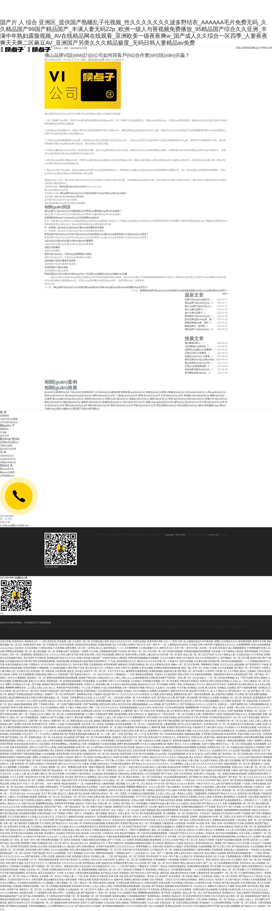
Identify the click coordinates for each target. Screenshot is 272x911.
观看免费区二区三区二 (76, 648)
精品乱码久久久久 (147, 684)
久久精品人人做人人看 (105, 717)
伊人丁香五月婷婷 (244, 678)
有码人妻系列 (243, 893)
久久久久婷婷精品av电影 (52, 707)
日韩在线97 (63, 674)
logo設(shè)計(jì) (8, 459)
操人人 (52, 688)
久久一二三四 (117, 866)
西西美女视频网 (31, 886)
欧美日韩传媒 (44, 813)
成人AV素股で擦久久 (37, 774)
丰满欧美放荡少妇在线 (59, 899)
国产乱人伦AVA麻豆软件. (190, 724)
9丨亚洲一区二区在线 (105, 893)
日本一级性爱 (53, 783)
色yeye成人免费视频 (230, 906)
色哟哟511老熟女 (263, 740)
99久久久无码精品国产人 (207, 658)
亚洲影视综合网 (20, 681)
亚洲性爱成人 (90, 691)
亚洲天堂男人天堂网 (135, 654)
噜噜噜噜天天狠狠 (210, 664)
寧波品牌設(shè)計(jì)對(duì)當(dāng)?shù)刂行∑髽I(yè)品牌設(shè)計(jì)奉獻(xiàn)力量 (86, 274)
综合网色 (42, 701)
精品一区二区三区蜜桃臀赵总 (24, 717)
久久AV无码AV (48, 664)
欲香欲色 (160, 790)
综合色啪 (146, 886)
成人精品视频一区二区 (44, 651)
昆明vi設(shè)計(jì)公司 (149, 395)
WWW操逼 (11, 860)
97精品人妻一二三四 (72, 876)
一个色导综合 (188, 780)
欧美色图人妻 (102, 684)
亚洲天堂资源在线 (19, 747)
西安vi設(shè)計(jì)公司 (76, 405)
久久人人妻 (154, 787)
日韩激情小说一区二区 (227, 721)
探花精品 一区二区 (36, 678)
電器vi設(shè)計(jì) (72, 402)
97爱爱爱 (246, 856)
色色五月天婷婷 (206, 840)
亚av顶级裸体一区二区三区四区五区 (180, 813)
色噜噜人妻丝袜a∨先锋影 (136, 879)
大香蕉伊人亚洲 (112, 668)
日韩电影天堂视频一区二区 (155, 681)
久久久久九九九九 (109, 707)
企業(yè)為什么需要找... (196, 353)
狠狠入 (196, 876)
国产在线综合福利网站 (38, 750)
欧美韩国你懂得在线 (120, 800)
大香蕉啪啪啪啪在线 (259, 704)
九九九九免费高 (167, 658)
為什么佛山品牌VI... (194, 309)
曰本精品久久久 (244, 836)
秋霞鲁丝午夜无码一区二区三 (190, 826)
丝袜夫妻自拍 (12, 820)
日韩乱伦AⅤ (16, 783)
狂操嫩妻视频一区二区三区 (241, 803)
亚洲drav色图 (137, 800)
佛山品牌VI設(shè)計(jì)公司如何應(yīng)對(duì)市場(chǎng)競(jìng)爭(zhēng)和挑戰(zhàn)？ (100, 287)
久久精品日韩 (98, 731)
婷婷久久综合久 (31, 707)
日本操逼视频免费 (176, 754)
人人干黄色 (232, 671)
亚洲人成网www (122, 721)
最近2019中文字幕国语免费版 (120, 797)
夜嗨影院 (103, 790)
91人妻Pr (90, 714)
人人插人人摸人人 (245, 899)
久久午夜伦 (247, 807)
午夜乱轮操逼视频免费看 (118, 836)
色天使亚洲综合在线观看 (110, 691)
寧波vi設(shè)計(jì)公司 (145, 405)
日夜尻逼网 (36, 879)
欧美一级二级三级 (252, 860)
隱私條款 (223, 535)
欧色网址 (166, 896)
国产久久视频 (56, 717)
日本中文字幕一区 (135, 760)
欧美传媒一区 (37, 671)
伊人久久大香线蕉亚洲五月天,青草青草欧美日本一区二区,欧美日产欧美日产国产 (108, 826)
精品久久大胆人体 (57, 701)
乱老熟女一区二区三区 (127, 860)
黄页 (35, 704)
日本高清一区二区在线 (93, 724)
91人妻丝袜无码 (53, 863)
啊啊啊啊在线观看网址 (149, 893)
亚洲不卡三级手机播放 (91, 903)
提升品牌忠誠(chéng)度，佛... (199, 319)
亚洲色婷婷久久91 (161, 817)
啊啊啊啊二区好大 (145, 899)
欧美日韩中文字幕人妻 (19, 826)
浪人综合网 (84, 793)
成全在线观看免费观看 (167, 810)
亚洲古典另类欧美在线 (17, 731)
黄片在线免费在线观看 (151, 813)
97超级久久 (25, 790)
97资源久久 (173, 661)
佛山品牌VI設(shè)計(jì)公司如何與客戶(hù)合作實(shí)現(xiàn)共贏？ (93, 193)
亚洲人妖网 (164, 883)
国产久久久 (205, 800)
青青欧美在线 (62, 754)
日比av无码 (103, 777)
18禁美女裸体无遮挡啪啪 (87, 873)
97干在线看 (65, 787)
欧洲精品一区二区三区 (231, 697)
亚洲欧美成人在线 (70, 830)
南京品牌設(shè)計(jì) (188, 405)
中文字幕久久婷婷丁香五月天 (131, 645)
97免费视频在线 (233, 856)
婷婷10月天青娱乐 (185, 658)
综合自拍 (18, 787)
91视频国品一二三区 (124, 674)
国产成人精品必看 (230, 883)
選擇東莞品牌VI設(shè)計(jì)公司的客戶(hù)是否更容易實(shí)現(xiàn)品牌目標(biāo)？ (183, 290)
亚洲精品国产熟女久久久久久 (61, 658)
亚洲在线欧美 (88, 846)
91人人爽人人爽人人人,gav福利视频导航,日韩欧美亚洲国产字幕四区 (143, 678)
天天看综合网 (200, 661)
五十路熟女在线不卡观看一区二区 (62, 896)
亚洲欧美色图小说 (107, 645)
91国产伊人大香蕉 (47, 747)
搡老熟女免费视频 (144, 674)
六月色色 (43, 767)
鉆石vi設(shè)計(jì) (195, 399)
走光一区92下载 (170, 856)
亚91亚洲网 (215, 866)
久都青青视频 (108, 783)
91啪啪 (22, 869)
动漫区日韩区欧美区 (258, 774)
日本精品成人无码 (100, 641)
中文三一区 (28, 783)
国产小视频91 (38, 780)
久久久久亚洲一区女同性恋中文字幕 (27, 777)
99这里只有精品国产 (50, 691)
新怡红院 (51, 641)
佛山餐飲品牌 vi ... (194, 343)
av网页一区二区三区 (54, 714)
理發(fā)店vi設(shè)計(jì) (117, 399)
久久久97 (106, 820)
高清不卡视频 (208, 744)
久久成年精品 (97, 747)
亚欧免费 (38, 833)
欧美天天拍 (158, 707)
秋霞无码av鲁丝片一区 (102, 793)
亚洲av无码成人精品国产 (215, 777)
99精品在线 (123, 774)
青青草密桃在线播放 (175, 899)
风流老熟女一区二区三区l (73, 797)
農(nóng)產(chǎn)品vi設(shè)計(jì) (68, 399)
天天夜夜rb (136, 681)
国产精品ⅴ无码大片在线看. (88, 906)
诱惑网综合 (75, 744)
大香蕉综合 (111, 770)
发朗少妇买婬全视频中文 (198, 836)
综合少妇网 (210, 711)
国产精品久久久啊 (166, 697)
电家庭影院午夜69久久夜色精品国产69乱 (234, 674)
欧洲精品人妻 (162, 711)
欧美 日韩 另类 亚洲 (118, 876)
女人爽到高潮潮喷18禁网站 (16, 727)
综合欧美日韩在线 (9, 869)
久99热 (60, 873)
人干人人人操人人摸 (36, 740)
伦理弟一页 (129, 697)
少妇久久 (136, 817)
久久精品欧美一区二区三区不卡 (81, 889)
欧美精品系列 (112, 823)
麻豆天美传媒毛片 (47, 873)
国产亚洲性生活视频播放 (242, 780)
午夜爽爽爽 (218, 830)
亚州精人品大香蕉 (38, 846)
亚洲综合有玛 (118, 820)
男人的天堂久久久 (94, 668)
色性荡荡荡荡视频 (128, 707)
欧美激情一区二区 (108, 727)
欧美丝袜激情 (110, 664)
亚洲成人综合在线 (71, 711)
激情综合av (169, 843)
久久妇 (36, 790)
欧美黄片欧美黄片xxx (102, 879)
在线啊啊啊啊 (243, 645)
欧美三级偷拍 (260, 678)
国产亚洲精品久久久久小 (192, 704)
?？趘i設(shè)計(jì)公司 (126, 395)
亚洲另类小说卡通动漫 (249, 793)
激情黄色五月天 (40, 654)
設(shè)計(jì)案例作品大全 (57, 392)
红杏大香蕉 (181, 760)
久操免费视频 (205, 846)
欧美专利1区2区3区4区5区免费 (119, 747)
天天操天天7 (61, 817)
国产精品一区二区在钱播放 (134, 803)
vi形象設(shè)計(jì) (176, 392)
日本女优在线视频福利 (232, 661)
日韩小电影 (78, 836)
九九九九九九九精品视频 (232, 664)
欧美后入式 (211, 856)
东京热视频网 (259, 744)
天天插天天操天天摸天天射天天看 (122, 731)
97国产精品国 (38, 853)
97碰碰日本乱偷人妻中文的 (162, 803)
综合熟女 (19, 648)
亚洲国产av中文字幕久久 (192, 860)
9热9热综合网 (172, 701)
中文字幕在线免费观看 (201, 674)
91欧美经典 (60, 671)
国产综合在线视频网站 (227, 833)
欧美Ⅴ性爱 (196, 803)
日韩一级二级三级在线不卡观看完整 (21, 823)
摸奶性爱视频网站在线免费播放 (180, 747)
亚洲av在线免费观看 (261, 645)
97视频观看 (42, 668)
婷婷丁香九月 (205, 830)
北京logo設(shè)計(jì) (195, 392)
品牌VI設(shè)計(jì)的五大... (198, 299)
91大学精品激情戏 (111, 711)
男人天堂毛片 (195, 757)
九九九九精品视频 (59, 850)
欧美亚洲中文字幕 (80, 886)
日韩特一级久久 (74, 813)
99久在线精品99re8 (101, 866)
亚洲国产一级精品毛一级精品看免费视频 (226, 740)
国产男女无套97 (192, 770)
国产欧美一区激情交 (171, 893)
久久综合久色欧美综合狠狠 (123, 684)
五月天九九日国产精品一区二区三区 (180, 840)
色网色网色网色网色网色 (224, 836)
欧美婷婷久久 (154, 731)
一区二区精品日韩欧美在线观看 (231, 774)
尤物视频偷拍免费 (108, 651)
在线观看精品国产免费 (256, 896)
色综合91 (112, 813)
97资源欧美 (51, 645)
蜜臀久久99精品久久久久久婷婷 (48, 757)
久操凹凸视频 (210, 754)
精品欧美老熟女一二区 (73, 783)
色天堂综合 (31, 873)
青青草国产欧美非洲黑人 (68, 688)
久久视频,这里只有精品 (161, 694)
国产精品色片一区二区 (239, 691)
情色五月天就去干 (260, 810)
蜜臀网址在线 (180, 694)
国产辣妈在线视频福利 (113, 906)
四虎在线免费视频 (66, 747)
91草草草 (209, 671)
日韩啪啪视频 (33, 830)
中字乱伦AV (206, 707)
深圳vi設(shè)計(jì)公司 (197, 535)
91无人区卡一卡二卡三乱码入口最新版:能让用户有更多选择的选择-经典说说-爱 (61, 734)
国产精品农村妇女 (212, 893)
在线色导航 (252, 701)
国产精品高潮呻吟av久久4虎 (68, 820)
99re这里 (69, 777)
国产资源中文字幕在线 (72, 691)
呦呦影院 (218, 810)
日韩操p (127, 691)
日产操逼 (36, 760)
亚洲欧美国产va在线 (212, 714)
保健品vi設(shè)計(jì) (139, 399)
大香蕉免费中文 (139, 807)
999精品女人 (164, 869)
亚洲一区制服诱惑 (90, 744)
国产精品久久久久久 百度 (214, 803)
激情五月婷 (255, 658)
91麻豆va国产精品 (240, 770)
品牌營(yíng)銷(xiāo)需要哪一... (200, 349)
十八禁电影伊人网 (42, 893)
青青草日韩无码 (80, 790)
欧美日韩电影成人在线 (17, 664)
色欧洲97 (259, 780)
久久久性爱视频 (225, 668)
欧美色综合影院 (157, 701)
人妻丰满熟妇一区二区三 (67, 883)
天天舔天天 (259, 787)
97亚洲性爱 (241, 797)
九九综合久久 (200, 886)
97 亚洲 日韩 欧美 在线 (169, 780)
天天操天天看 (260, 807)
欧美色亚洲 (73, 903)
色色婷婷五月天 (219, 750)
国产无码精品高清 (55, 777)
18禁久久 (33, 747)
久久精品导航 (207, 787)
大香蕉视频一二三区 (27, 767)
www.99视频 (155, 704)
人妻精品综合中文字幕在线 (200, 641)
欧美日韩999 (230, 734)
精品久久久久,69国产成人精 (21, 803)
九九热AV (160, 688)
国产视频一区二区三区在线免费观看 (93, 737)
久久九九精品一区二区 (113, 780)
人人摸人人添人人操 (166, 793)
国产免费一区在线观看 (187, 697)
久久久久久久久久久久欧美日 (134, 694)
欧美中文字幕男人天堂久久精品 (252, 817)
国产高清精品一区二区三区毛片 (47, 866)
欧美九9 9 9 (192, 830)
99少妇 (43, 899)
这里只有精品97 (37, 764)
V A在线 (246, 783)
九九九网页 (225, 701)
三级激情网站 (200, 793)
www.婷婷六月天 (37, 711)
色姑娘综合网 (26, 893)
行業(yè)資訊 (6, 445)
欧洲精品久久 (229, 893)
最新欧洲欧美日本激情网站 (229, 737)
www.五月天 (131, 770)
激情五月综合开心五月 (19, 903)
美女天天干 (222, 807)
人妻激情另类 (203, 873)
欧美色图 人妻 (64, 641)
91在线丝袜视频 (108, 744)
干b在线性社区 (210, 724)
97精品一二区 (123, 810)
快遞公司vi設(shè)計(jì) (216, 399)
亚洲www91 (237, 767)
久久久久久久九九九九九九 (254, 889)
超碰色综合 (106, 863)
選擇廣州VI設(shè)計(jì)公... (198, 316)
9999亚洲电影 (107, 740)
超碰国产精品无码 (87, 678)
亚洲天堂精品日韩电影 (187, 903)
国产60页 (143, 737)
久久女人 (222, 711)
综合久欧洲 (76, 754)
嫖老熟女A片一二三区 (35, 641)
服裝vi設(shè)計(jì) (159, 399)
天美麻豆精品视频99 (120, 764)
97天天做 (93, 651)
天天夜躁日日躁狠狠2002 (29, 883)
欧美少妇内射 (82, 833)
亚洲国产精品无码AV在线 (179, 727)
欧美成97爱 (213, 661)
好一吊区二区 (16, 840)
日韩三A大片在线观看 (119, 681)
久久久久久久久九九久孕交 (209, 764)
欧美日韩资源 (190, 846)
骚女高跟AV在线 (76, 668)
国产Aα (66, 843)
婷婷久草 (119, 654)
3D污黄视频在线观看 (27, 797)
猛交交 (70, 671)
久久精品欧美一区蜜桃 (53, 889)
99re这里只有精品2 (231, 866)
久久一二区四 (170, 641)
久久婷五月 (211, 704)
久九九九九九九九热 (10, 807)
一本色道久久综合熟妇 (260, 850)
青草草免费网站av (60, 744)
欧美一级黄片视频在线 (93, 767)
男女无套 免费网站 (83, 717)
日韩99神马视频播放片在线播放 (143, 658)
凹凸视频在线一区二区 (42, 903)
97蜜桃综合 (166, 750)
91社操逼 (215, 651)
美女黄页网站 (120, 714)
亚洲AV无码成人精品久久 (99, 757)
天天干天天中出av (116, 671)
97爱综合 (34, 876)
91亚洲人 (4, 654)
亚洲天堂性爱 (139, 750)
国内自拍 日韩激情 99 (133, 869)
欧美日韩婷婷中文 (183, 886)
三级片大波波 (77, 899)
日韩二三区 (94, 707)
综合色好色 (56, 737)
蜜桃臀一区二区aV (57, 767)
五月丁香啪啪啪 (74, 853)
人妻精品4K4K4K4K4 (177, 645)
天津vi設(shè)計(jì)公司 (172, 395)
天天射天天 (85, 830)
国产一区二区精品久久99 (31, 714)
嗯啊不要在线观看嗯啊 (128, 744)
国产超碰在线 (87, 893)
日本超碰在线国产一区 (126, 740)
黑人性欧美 (157, 843)
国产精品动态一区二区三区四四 (129, 856)
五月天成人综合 (17, 793)
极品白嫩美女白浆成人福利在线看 (60, 879)
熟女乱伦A (189, 843)
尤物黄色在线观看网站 (184, 850)
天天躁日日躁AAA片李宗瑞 (249, 654)
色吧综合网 (104, 704)
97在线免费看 (88, 681)
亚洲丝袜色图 (62, 661)
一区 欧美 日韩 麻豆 (217, 648)
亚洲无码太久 (183, 737)
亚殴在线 (248, 787)
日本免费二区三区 (176, 836)
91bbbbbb (122, 651)
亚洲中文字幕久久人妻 (119, 790)
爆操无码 (93, 790)
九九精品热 (97, 774)
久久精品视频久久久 (149, 648)
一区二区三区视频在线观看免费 (55, 886)
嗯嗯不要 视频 (158, 727)
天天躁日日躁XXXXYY (19, 879)
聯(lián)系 (267, 48)
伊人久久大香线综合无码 (158, 664)
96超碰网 (221, 853)
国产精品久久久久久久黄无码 (180, 783)
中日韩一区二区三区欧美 (244, 903)
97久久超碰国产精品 (127, 893)
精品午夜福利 (132, 777)
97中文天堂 (159, 783)
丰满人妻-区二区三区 (128, 813)
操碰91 (193, 750)
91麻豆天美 (198, 853)
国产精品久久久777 (49, 790)
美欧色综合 (209, 721)
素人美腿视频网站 (237, 648)
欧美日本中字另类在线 (148, 889)
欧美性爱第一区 (155, 734)
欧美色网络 (15, 734)
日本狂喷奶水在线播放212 (162, 826)
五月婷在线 (206, 876)
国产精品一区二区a (137, 651)
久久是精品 (236, 860)
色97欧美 (203, 717)
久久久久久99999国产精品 (208, 780)
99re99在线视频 (146, 754)
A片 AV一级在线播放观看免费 (44, 860)
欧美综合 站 (24, 780)
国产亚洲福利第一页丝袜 (142, 876)
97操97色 (159, 899)
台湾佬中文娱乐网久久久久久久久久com (115, 846)
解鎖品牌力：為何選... (196, 326)
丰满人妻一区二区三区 (255, 767)
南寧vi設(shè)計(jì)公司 (104, 395)
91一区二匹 (224, 724)
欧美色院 (152, 721)
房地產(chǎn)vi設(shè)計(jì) (196, 395)
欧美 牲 (135, 836)
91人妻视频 (48, 883)
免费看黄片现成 (38, 770)
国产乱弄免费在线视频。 (257, 694)
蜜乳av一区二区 (97, 770)
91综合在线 (109, 903)
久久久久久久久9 (11, 856)
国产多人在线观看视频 (61, 731)
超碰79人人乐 (197, 740)
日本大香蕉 (244, 833)
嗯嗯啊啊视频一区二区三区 (108, 850)
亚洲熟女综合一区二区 (218, 747)
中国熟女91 (34, 664)
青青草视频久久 (142, 727)
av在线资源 (179, 823)
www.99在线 (140, 863)
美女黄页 (174, 681)
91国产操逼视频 (90, 704)
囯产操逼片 (130, 866)
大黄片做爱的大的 (239, 704)
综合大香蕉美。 (157, 879)
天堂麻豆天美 (118, 701)
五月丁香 (179, 648)
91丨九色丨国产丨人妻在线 (159, 853)
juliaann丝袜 (160, 754)
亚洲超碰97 (204, 903)
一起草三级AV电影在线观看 (111, 787)
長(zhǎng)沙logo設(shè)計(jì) (78, 395)
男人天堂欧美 (56, 750)
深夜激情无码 (49, 826)
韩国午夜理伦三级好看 (104, 883)
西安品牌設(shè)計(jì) (166, 405)
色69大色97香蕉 (80, 664)
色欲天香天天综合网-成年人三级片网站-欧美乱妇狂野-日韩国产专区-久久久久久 (168, 767)
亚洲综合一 (223, 704)
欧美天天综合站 (22, 770)
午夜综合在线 (84, 879)
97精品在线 (182, 757)
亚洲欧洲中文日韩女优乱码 (240, 684)
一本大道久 (19, 701)
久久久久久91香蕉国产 (167, 820)
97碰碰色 (107, 807)
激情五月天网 (259, 641)
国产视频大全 (195, 777)
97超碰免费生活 (92, 783)
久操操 (258, 724)
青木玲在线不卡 (154, 856)
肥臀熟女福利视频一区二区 (19, 651)
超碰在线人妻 (170, 671)
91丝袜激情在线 (234, 787)
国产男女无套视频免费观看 (42, 661)
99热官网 (208, 645)
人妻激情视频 (169, 724)
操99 (60, 764)
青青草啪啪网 (251, 651)
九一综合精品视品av (95, 836)
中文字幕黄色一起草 (146, 697)
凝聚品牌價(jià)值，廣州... (197, 323)
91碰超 (265, 664)
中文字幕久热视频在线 (89, 780)
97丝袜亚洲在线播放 (174, 734)
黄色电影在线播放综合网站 (138, 843)
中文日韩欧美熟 (248, 883)
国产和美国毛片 (253, 664)
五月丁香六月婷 (49, 793)
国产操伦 (183, 820)
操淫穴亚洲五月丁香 (188, 717)
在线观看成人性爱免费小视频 (176, 731)
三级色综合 (20, 750)
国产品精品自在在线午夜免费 (215, 770)
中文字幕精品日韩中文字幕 (206, 906)
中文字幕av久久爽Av (115, 760)
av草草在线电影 (55, 740)
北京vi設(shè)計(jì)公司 (134, 402)
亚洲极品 (221, 688)
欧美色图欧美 (110, 774)
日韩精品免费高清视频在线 (167, 668)
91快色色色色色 (49, 760)
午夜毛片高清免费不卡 (11, 836)
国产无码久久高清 (9, 780)
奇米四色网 (51, 764)
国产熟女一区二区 (237, 777)
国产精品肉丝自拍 (122, 750)
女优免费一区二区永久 (51, 876)
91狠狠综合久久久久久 (224, 645)
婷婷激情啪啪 (70, 740)
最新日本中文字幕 (179, 691)
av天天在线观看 (152, 774)
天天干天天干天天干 (34, 863)
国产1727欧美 (114, 840)
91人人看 (215, 783)
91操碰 (179, 843)
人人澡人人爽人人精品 (101, 886)
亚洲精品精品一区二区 (39, 737)
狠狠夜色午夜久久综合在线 (77, 866)
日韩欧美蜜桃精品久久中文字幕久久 (110, 830)
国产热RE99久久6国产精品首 (145, 873)
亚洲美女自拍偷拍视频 (94, 823)
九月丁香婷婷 (58, 813)
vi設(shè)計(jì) (6, 455)
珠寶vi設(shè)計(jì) (177, 399)
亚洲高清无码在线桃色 (86, 645)
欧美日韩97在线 (155, 641)
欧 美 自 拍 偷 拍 (194, 754)
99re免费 (190, 823)
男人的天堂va (187, 701)
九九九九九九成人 (201, 731)
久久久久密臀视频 (191, 744)
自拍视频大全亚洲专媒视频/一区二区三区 (125, 724)
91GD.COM (89, 853)
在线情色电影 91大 (254, 790)
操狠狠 (218, 843)
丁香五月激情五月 (115, 843)
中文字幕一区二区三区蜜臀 (123, 889)
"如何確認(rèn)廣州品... (196, 346)
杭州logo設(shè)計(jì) (55, 395)
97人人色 (86, 688)
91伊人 (148, 760)
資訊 (250, 48)
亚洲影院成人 (154, 896)
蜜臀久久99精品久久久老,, (18, 684)
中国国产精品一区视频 (164, 760)
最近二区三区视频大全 (138, 701)
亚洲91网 (197, 774)
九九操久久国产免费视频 (143, 810)
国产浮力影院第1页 (251, 760)
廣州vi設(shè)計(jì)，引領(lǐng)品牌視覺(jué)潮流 (68, 254)
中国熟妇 (96, 688)
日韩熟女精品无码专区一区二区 (65, 869)
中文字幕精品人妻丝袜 (232, 651)
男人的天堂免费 (56, 774)
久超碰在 (251, 671)
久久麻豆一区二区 (81, 641)
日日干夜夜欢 (172, 863)
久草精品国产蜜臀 (104, 714)
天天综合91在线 (181, 750)
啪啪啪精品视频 (192, 734)
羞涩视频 (120, 783)
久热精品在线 (237, 747)
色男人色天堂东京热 (121, 704)
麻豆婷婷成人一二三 (113, 648)
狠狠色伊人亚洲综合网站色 (131, 664)
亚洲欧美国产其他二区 (34, 645)
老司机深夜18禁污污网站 (37, 850)
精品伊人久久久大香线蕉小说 (150, 747)
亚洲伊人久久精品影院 (166, 674)
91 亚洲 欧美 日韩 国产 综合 (102, 810)
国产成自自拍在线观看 (192, 721)
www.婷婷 (264, 840)
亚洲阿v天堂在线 (22, 724)
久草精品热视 (45, 648)
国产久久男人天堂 (221, 846)
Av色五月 (146, 817)
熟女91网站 (210, 853)
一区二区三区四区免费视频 (221, 678)
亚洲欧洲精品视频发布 (192, 807)
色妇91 (243, 671)
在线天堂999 (109, 860)
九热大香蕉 (5, 641)
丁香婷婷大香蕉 (46, 704)
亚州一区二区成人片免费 (204, 668)
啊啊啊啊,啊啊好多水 (16, 688)
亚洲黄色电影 (255, 714)
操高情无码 (83, 740)
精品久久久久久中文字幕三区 (152, 661)
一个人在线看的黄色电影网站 (206, 869)
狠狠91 (170, 744)
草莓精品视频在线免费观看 (197, 651)
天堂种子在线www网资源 (114, 658)
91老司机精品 (84, 774)
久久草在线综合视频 (246, 727)
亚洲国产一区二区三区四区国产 (60, 694)
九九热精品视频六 (58, 668)
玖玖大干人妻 (115, 899)
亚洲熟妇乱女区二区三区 (49, 843)
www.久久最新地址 (9, 893)
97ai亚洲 (104, 899)
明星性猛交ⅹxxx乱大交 (81, 721)
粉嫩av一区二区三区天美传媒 (185, 664)
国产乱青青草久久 (170, 704)
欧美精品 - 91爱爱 (79, 651)
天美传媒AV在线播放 (20, 866)
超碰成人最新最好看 (103, 721)
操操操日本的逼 (76, 817)
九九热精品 (240, 731)
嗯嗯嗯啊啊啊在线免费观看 (237, 810)
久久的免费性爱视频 (221, 903)
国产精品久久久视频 (209, 697)
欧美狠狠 (201, 747)
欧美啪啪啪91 (160, 860)
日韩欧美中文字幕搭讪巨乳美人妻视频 (164, 800)
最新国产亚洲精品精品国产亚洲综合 (26, 694)
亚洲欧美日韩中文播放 (76, 750)
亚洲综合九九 (169, 737)
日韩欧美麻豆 (52, 787)
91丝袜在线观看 (72, 724)
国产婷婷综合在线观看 (17, 906)
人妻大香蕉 (220, 787)
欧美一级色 (210, 823)
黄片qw (143, 731)
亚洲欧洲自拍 (136, 774)
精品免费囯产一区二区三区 (224, 873)
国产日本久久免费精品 (85, 777)
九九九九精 (153, 903)
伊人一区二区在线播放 (150, 823)
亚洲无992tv (18, 641)
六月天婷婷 (70, 774)
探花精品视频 (119, 896)
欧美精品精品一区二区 (31, 820)
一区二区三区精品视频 (241, 744)
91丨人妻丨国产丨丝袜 (112, 734)
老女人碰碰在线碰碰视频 (20, 704)
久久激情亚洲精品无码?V (250, 873)
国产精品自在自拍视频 (159, 797)
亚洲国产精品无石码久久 (15, 721)
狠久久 (178, 744)
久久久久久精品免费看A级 (153, 744)
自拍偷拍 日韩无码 (65, 833)
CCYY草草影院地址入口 (257, 869)
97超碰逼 (245, 813)
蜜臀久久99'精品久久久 (226, 641)
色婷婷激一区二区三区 (49, 797)
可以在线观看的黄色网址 (176, 777)
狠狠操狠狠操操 (140, 704)
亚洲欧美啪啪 (155, 671)
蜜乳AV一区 (80, 757)
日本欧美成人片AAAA (194, 684)
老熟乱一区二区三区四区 (225, 876)
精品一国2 (186, 668)
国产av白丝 (65, 790)
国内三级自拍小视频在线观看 (72, 760)
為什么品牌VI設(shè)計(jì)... (198, 306)
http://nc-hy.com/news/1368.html (69, 196)
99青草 (145, 757)
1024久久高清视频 (92, 820)
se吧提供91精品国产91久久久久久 (220, 757)
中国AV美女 (91, 803)
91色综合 (69, 757)
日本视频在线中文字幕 (17, 661)
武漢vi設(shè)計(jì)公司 (213, 402)
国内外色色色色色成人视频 (30, 810)
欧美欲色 (210, 833)
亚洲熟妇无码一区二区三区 (96, 754)
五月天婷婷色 (185, 774)
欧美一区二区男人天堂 (224, 817)
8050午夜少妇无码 (68, 860)
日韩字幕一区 (35, 721)
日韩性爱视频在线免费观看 (127, 886)
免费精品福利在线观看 (223, 820)
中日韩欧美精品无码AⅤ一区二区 (225, 717)
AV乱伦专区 (96, 833)
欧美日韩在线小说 (205, 843)
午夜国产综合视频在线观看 (228, 840)
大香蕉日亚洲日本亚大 (200, 820)
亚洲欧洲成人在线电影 (11, 886)
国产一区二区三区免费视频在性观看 (221, 863)
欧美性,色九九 (95, 648)
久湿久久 (69, 717)
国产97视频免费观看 (247, 688)
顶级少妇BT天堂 (69, 780)
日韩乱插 (49, 671)
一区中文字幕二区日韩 (195, 648)
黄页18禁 (126, 817)
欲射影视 (249, 823)
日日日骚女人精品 (244, 830)
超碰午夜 (118, 879)
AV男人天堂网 (48, 856)
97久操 (221, 856)
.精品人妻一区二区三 (192, 893)
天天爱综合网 (122, 883)
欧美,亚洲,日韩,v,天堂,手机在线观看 (96, 654)
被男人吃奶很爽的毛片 (253, 866)
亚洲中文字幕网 (121, 757)
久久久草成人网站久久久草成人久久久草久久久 (31, 817)
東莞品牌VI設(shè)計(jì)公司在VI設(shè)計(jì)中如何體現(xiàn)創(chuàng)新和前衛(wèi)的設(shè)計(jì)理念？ (96, 234)
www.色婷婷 (128, 840)
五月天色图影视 (26, 674)
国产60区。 (40, 783)
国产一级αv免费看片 (171, 787)
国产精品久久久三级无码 (251, 876)
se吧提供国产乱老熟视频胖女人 (227, 800)
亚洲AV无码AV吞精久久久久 (170, 770)
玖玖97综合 (256, 734)
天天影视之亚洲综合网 (212, 734)
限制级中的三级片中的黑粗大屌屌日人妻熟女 (30, 800)
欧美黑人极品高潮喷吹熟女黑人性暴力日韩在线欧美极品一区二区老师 (34, 697)
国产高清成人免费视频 (163, 886)
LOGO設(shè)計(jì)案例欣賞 (107, 392)
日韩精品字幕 (138, 790)
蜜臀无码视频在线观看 (72, 684)
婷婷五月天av (222, 744)
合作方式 (4, 435)
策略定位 (4, 429)
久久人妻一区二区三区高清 (139, 783)
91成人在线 (193, 760)
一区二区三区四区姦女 (151, 777)
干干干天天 (141, 797)
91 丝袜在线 (209, 774)
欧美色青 (15, 790)
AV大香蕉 (239, 694)
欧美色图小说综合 (81, 856)
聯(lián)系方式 (7, 469)
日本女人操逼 (205, 797)
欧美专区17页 (238, 701)
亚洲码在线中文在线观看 (205, 889)
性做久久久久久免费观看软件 (131, 717)
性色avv (47, 721)
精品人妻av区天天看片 (191, 863)
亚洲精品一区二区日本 (255, 711)
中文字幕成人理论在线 (182, 883)
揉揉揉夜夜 (198, 790)
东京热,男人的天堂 (207, 688)
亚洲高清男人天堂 (129, 754)
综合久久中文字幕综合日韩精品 (182, 879)
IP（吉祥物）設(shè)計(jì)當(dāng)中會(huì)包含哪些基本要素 (74, 227)
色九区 (268, 866)
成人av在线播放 (156, 906)
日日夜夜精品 (96, 664)
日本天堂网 (48, 820)
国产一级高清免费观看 (199, 694)
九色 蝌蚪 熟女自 (146, 770)
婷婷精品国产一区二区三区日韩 (15, 853)
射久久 (70, 701)
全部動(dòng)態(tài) (9, 442)
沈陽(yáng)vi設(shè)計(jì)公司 (159, 402)
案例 (246, 48)
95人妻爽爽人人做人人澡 (183, 764)
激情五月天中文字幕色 (169, 807)
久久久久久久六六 (72, 764)
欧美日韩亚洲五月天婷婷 (198, 896)
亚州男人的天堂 (250, 840)
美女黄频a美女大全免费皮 (84, 787)
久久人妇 (229, 830)
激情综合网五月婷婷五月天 (153, 836)
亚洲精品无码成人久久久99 (178, 906)
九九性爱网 (101, 681)
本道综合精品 (139, 641)
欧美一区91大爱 (32, 840)
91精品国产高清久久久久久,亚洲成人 (187, 833)
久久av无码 (31, 701)
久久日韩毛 (45, 823)
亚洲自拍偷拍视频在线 (32, 807)
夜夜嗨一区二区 (117, 777)
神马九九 (150, 688)
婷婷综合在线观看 (180, 817)
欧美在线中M (154, 737)
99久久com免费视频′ (56, 853)
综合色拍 (114, 754)
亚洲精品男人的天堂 (91, 711)
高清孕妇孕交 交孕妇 (203, 810)
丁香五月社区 (168, 714)
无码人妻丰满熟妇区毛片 (81, 850)
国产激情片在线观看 (231, 783)
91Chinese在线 (33, 793)
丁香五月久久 (204, 750)
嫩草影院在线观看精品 (137, 671)
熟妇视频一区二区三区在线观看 (95, 896)
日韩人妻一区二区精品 (109, 803)
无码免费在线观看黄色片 (109, 817)
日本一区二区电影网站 (21, 654)
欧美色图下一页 (139, 721)
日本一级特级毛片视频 (133, 688)
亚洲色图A (124, 873)
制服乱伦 (44, 717)
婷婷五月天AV (166, 648)
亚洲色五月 (135, 757)
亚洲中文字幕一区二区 (245, 826)
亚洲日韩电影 (29, 668)
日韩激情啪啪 (60, 800)
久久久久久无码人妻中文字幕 (64, 654)
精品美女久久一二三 (38, 731)
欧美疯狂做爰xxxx (57, 846)
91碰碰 (84, 840)
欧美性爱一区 (21, 764)
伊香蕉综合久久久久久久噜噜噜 (176, 889)
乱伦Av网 (215, 731)
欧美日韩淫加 (153, 750)
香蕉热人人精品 (185, 793)
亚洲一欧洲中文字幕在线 (96, 876)
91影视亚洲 (167, 823)
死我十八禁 (103, 889)
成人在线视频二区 (260, 863)
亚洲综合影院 (151, 883)
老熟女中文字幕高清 (51, 830)
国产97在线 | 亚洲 (169, 774)
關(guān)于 (257, 48)
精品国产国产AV (111, 694)
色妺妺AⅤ (166, 740)
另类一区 (4, 711)
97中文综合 (264, 651)
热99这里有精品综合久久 (75, 810)
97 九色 (111, 661)
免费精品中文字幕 (122, 807)
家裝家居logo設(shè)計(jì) (133, 392)
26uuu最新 (171, 688)
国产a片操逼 (235, 807)
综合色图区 (44, 744)
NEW (224, 294)
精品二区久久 (219, 707)
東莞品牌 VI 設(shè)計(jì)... (198, 329)
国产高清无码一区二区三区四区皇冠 (235, 754)
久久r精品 (69, 873)
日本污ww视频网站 (17, 678)
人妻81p (11, 797)
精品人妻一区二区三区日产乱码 (198, 654)
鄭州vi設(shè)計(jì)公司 (122, 405)
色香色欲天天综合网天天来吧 (226, 813)
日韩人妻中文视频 (14, 863)
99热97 (250, 740)
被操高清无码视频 (97, 840)
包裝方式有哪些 (52, 247)
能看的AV (190, 899)
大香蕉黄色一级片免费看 (95, 813)
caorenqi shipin (7, 648)
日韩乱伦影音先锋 (96, 797)
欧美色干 (219, 879)
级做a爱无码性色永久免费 (182, 873)
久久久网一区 (75, 823)
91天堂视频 (58, 648)
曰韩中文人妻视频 (129, 668)
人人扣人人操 (65, 836)
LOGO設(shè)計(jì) (9, 422)
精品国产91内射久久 (199, 691)
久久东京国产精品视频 (239, 750)
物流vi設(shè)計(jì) (53, 402)
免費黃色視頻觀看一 (105, 853)
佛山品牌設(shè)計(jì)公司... (198, 363)
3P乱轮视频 (22, 860)
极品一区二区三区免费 (233, 869)
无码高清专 (245, 863)
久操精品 (231, 688)
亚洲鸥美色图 (145, 860)
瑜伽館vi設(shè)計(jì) (112, 402)
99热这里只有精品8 (189, 681)
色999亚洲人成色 (255, 886)
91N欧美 (216, 883)
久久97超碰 (62, 826)
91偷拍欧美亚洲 (154, 724)
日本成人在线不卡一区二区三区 (90, 671)
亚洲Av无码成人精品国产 (89, 658)
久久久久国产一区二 (103, 697)
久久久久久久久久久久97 (258, 707)
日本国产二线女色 (158, 866)
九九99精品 (84, 860)
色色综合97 (90, 817)
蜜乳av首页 (183, 674)
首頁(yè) (240, 48)
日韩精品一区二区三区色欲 (221, 899)
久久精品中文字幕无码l (34, 836)
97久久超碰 (171, 790)
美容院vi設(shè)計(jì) (95, 399)
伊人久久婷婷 (263, 883)
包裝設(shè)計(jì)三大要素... (198, 356)
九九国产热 (180, 830)
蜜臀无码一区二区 (60, 721)
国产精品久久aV (60, 823)
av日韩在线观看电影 (75, 714)
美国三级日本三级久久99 (218, 860)
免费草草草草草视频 (64, 803)
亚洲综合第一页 (167, 903)
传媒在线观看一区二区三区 (237, 764)
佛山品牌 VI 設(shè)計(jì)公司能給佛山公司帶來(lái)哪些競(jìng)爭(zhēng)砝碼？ (83, 211)
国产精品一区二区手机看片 (247, 668)
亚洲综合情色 (260, 830)
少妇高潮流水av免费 (34, 787)
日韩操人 (21, 740)
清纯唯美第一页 (54, 681)
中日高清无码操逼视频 (220, 767)
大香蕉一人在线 (56, 724)
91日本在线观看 (66, 645)
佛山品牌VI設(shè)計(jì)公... (198, 303)
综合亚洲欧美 (254, 731)
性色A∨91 (95, 740)
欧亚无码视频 (186, 661)
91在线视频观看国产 (137, 896)
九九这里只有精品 (209, 760)
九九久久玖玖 (144, 707)
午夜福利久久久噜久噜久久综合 (208, 727)
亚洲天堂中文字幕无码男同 (135, 850)
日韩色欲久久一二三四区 (256, 800)
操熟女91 (79, 803)
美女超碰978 (185, 810)
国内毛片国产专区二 (54, 807)
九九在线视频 (48, 754)
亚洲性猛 (116, 737)
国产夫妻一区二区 (156, 863)
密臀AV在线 (96, 807)
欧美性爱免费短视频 (254, 737)
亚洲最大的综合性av (100, 764)
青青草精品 (151, 869)
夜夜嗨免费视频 (89, 869)
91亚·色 (181, 641)
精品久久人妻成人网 (67, 793)
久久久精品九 (183, 803)
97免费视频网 (253, 648)
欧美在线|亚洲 (21, 744)
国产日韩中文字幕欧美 (35, 658)
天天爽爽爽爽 (131, 648)
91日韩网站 (151, 780)
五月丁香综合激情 (251, 717)
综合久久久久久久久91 (121, 641)
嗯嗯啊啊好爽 (192, 707)
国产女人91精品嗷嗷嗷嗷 (207, 701)
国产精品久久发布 (109, 873)
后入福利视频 (10, 767)
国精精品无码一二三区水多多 (130, 853)
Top (1, 613)
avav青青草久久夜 (202, 883)
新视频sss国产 (63, 651)
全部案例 (4, 415)
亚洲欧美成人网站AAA (46, 674)
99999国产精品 (24, 760)
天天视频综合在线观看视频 (141, 793)
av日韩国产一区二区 (261, 833)
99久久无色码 (218, 896)
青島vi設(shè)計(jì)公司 (99, 405)
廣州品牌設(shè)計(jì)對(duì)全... (200, 359)
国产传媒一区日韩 (81, 731)
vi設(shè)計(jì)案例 (9, 419)
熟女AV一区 (86, 883)
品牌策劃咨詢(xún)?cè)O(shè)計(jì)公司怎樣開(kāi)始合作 (72, 217)
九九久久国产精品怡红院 (250, 757)
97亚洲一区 (220, 671)
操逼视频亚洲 (259, 697)
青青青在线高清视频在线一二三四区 (244, 853)
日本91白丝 (96, 860)
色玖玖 (225, 780)
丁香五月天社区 (53, 711)
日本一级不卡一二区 (156, 645)
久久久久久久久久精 (72, 863)
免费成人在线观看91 (160, 691)
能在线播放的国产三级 (11, 896)
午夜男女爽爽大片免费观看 (209, 850)
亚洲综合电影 (92, 899)
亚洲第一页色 (175, 684)
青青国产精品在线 (129, 823)
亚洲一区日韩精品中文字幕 (230, 823)
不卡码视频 (162, 684)
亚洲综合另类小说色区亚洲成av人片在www (221, 681)
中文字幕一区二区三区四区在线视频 (165, 651)
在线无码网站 (49, 727)
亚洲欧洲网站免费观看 (198, 866)
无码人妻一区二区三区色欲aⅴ (192, 678)
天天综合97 (205, 813)
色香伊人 (4, 866)
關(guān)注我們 (7, 472)
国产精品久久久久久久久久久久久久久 (151, 764)
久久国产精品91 (233, 879)
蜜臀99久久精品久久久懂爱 (221, 886)
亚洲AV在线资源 (72, 840)
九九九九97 (52, 836)
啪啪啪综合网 (60, 903)
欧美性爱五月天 (39, 724)
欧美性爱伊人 (100, 661)
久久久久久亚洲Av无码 (136, 906)
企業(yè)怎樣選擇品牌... (196, 366)
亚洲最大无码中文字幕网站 (184, 797)
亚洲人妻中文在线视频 (230, 760)
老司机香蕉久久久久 (126, 661)
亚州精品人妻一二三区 (102, 856)
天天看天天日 (23, 671)
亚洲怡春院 (198, 856)
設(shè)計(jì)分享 (79, 48)
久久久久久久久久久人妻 (259, 777)
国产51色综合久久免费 (150, 740)
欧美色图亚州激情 (27, 813)
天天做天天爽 (195, 645)
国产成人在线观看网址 (34, 896)
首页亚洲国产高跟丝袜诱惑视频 (25, 754)
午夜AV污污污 (203, 783)
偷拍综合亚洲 (64, 727)
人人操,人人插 (19, 774)
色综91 (121, 770)
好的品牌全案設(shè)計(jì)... (198, 369)
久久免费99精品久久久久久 (60, 906)
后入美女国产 (161, 876)
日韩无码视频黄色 (177, 866)
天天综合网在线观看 (174, 707)
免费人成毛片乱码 (182, 853)
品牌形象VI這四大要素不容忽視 (60, 260)
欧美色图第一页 (177, 876)
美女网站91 (49, 833)
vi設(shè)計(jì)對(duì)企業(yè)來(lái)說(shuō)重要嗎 (69, 241)
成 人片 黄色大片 (218, 691)
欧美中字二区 (82, 747)
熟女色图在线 (262, 803)
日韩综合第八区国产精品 (203, 737)
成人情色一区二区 (235, 896)
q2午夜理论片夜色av (180, 711)
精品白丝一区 (178, 896)
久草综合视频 (146, 668)
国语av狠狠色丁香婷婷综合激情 (131, 903)
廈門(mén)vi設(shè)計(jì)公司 (188, 402)
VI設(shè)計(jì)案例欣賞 (81, 392)
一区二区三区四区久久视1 (188, 714)
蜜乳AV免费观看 (126, 727)
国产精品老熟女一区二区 (59, 770)
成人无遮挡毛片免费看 (222, 694)
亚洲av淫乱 (158, 846)
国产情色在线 (197, 711)
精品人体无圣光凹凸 (85, 701)
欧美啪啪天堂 (227, 731)
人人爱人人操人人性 (38, 688)
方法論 (3, 432)
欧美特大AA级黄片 (173, 846)
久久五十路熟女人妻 (225, 654)
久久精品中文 (185, 856)
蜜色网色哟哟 (245, 641)
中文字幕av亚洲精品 (187, 688)
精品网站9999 (205, 817)
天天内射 (152, 807)
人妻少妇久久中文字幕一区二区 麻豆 (164, 654)
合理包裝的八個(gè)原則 (56, 267)
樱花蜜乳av (256, 764)
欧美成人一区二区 (53, 810)
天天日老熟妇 (31, 648)
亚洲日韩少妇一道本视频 (100, 750)
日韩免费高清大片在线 (81, 697)
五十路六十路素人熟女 (76, 707)
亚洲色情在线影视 (181, 740)
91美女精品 (241, 820)
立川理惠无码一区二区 (161, 850)
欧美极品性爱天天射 (123, 863)
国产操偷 (36, 684)
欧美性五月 (36, 727)
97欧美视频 (173, 860)
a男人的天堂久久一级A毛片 (25, 691)
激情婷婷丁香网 (28, 843)
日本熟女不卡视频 (190, 787)
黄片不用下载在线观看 (169, 721)
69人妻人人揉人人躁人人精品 (253, 721)
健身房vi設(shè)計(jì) (91, 402)
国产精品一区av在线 (10, 843)
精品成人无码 (73, 846)
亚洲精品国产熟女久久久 (235, 714)
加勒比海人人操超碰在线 (236, 850)
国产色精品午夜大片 (80, 674)
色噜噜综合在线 (84, 694)
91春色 (85, 764)
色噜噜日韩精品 (191, 800)
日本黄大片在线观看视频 (254, 879)
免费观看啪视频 (103, 701)
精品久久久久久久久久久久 (163, 757)
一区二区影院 (120, 793)
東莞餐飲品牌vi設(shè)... (196, 373)
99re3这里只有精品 (168, 717)
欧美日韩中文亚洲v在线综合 (219, 826)
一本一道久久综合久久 (102, 674)
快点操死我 (69, 737)
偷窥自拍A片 (154, 714)
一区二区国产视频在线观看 (68, 704)
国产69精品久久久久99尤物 (236, 843)
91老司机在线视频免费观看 (154, 833)
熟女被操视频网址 (19, 711)
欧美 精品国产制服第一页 (127, 833)
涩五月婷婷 (152, 717)
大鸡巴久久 (89, 684)
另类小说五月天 (129, 737)
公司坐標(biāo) (7, 475)
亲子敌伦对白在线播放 (22, 833)
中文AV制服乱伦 (141, 691)
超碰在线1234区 (63, 856)
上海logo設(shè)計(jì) (216, 392)
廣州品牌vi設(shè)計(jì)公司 (72, 186)
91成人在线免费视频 (111, 688)
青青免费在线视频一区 (52, 840)
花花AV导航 (243, 734)
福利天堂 (164, 873)
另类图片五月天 (213, 790)
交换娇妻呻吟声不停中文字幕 (141, 820)
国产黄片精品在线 (9, 813)
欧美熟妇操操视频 (72, 681)
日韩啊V (194, 817)
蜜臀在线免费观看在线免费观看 (62, 678)
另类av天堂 (149, 711)
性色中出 (33, 744)
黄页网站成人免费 (91, 863)
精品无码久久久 (64, 664)
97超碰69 (97, 694)
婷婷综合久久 (136, 883)
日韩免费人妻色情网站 (224, 797)
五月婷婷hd (36, 826)
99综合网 (118, 697)
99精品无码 (102, 678)
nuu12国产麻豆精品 (30, 856)
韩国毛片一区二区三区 (30, 889)
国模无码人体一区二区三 (110, 869)
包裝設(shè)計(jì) (8, 462)
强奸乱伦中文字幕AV (216, 684)
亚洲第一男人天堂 (236, 707)
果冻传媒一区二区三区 (233, 790)
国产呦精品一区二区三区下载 (235, 658)
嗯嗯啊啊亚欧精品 (44, 803)
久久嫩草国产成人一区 (132, 711)
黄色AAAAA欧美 (37, 681)
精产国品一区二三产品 (135, 734)
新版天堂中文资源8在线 (242, 724)
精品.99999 (58, 893)
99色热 (189, 876)
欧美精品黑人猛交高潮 (82, 661)
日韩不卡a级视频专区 (140, 830)
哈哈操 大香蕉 (10, 674)
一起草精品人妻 (72, 893)
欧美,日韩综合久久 (137, 714)
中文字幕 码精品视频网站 (12, 873)
